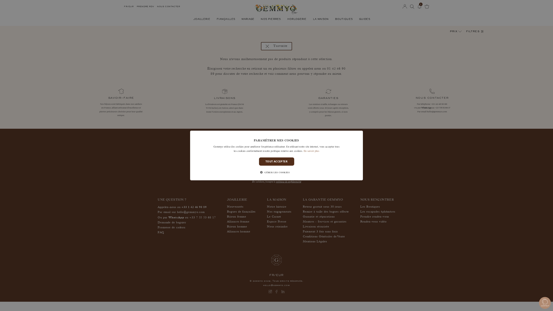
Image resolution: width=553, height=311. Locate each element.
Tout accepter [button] (276, 161)
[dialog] (276, 155)
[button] (276, 172)
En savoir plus (311, 150)
